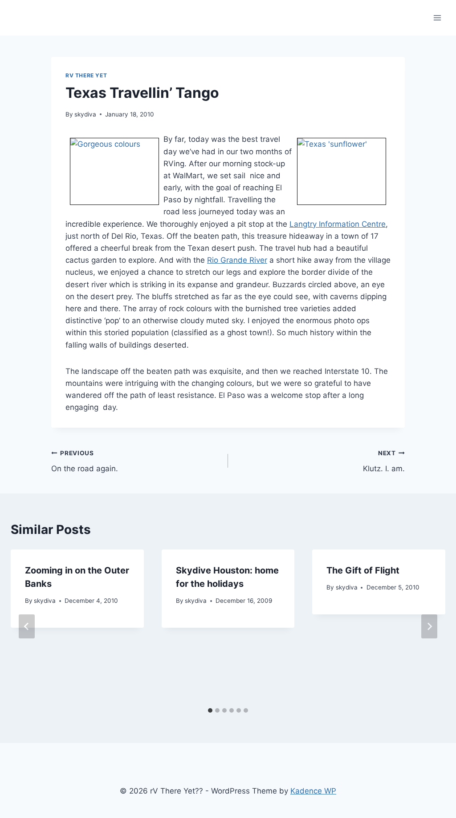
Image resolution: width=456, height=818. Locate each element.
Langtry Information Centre (337, 224)
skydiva (85, 114)
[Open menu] (437, 17)
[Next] (429, 626)
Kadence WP (313, 790)
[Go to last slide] (27, 626)
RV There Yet (86, 75)
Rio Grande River (237, 260)
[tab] (210, 710)
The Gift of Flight (362, 570)
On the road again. (84, 461)
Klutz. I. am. (384, 461)
